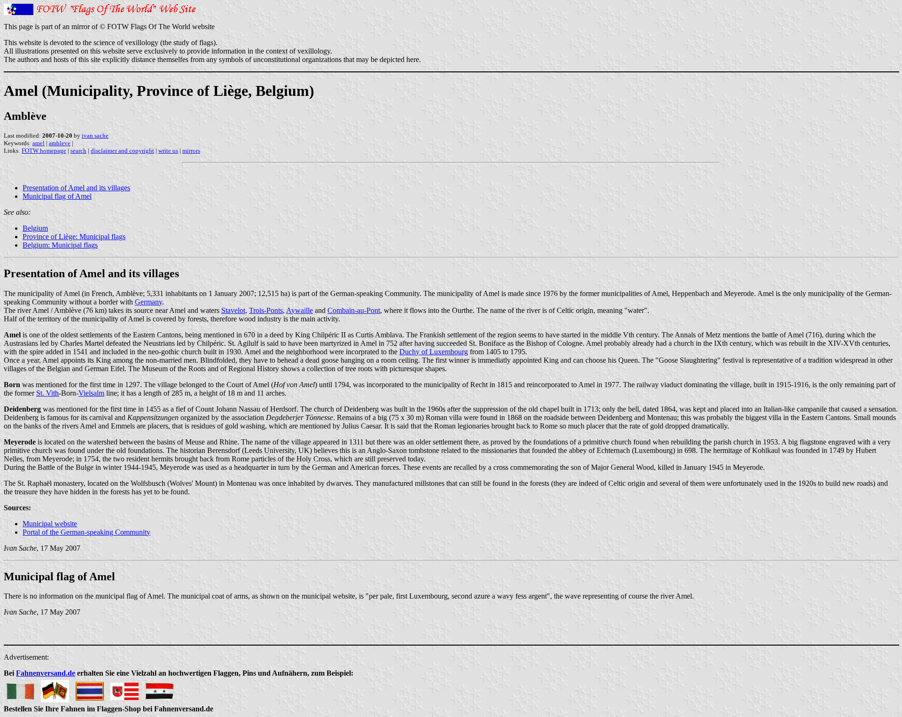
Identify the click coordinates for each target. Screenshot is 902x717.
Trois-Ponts (266, 310)
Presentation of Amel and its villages (76, 188)
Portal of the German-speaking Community (86, 532)
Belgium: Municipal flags (60, 245)
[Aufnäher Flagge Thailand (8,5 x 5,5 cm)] (89, 689)
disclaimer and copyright (122, 150)
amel (38, 143)
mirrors (191, 150)
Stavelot (233, 310)
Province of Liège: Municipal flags (74, 237)
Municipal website (50, 524)
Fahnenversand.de (45, 673)
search (78, 150)
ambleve (59, 143)
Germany (148, 302)
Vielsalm (91, 393)
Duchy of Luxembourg (433, 352)
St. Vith (47, 393)
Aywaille (299, 310)
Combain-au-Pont (353, 310)
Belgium (35, 228)
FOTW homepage (44, 150)
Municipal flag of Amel (57, 196)
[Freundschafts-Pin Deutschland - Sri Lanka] (55, 689)
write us (168, 150)
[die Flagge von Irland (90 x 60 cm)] (20, 689)
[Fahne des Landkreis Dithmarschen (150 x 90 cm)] (124, 689)
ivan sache (95, 135)
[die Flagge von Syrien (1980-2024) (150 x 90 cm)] (159, 689)
